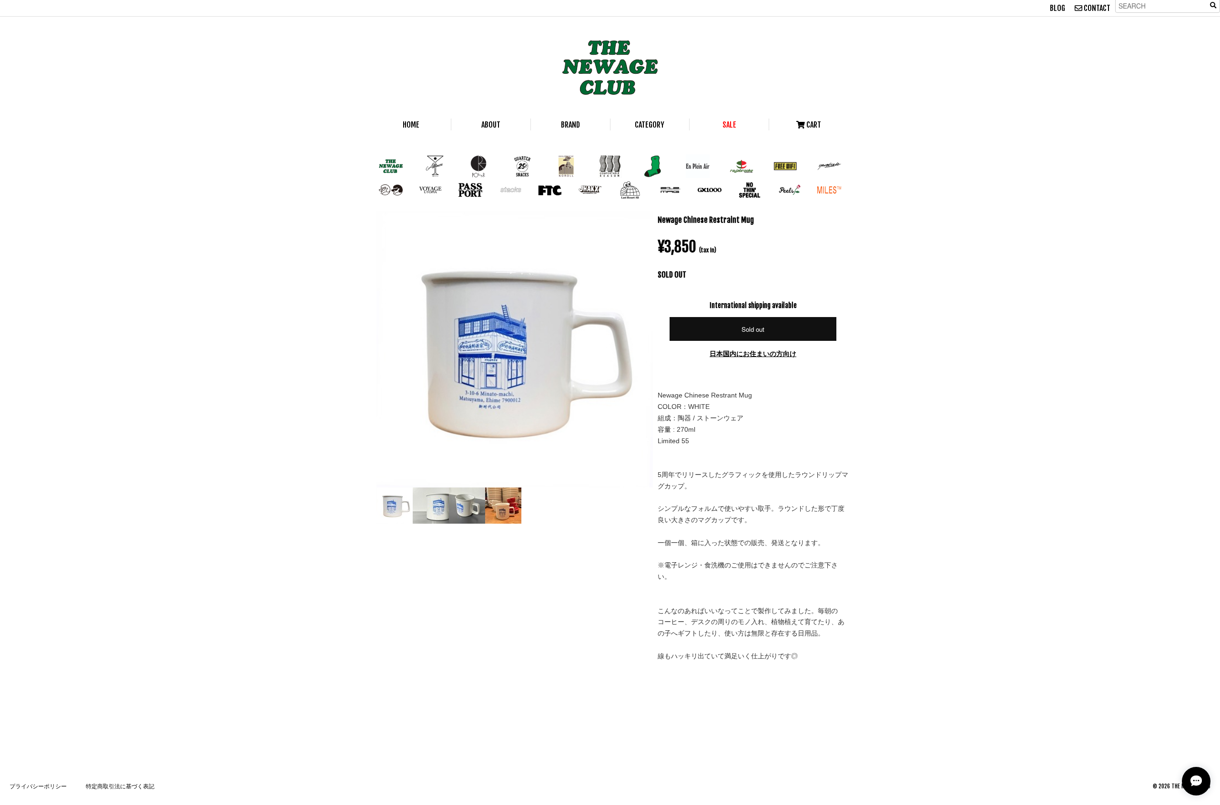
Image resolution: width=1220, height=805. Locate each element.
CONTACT (1096, 8)
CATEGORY (649, 124)
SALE (729, 124)
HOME (411, 124)
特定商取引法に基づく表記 (120, 786)
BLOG (1057, 8)
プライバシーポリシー (38, 786)
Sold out (753, 329)
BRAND (570, 124)
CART (813, 124)
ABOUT (490, 124)
